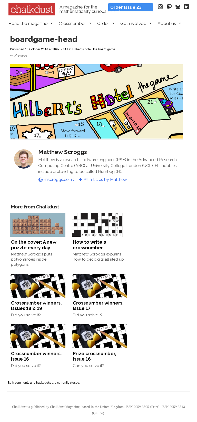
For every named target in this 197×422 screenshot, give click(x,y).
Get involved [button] (133, 23)
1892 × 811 (60, 49)
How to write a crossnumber (89, 244)
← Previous (18, 55)
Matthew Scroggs (62, 152)
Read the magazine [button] (28, 23)
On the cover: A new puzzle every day (33, 244)
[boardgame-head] (96, 136)
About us (166, 23)
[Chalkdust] (31, 13)
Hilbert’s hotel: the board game (93, 49)
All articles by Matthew (105, 179)
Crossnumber (72, 23)
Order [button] (103, 23)
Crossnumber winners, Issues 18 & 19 (36, 305)
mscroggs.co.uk (59, 179)
